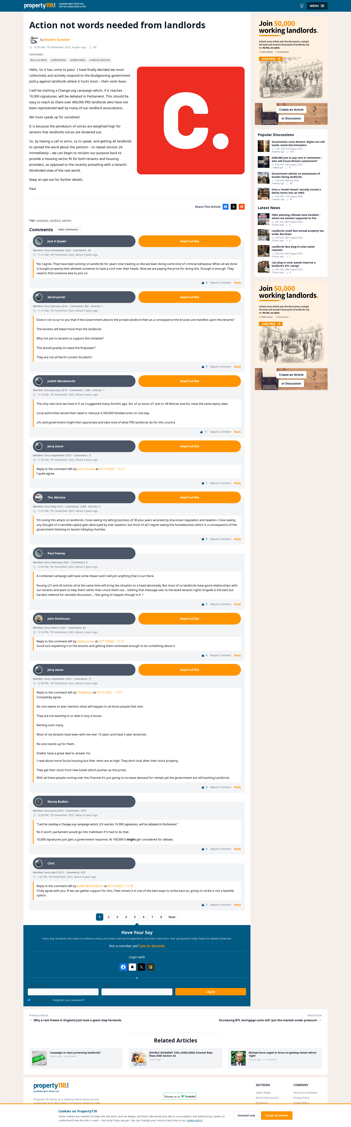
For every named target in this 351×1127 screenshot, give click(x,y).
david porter (85, 641)
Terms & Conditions (305, 1092)
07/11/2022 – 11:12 (112, 469)
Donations (262, 1103)
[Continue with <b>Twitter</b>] (141, 967)
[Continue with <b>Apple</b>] (132, 967)
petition (66, 220)
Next (172, 917)
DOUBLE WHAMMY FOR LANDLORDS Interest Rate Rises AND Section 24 (180, 1054)
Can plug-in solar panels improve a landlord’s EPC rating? (294, 264)
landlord (55, 220)
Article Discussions (267, 1097)
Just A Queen (86, 469)
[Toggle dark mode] (301, 5)
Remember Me (41, 1000)
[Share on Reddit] (242, 207)
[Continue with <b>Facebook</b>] (123, 967)
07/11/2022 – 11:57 (109, 692)
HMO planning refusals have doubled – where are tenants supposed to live (296, 216)
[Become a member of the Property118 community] (291, 58)
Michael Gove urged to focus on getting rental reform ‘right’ (282, 1054)
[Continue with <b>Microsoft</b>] (150, 967)
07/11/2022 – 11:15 (111, 641)
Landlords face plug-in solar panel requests (293, 248)
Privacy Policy (301, 1097)
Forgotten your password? (68, 1000)
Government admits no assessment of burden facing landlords (296, 175)
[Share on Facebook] (226, 207)
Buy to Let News (39, 60)
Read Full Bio (189, 241)
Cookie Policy (301, 1103)
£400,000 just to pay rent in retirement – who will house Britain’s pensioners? (297, 159)
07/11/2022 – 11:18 (120, 886)
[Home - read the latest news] (160, 5)
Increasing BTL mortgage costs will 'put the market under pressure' (268, 1020)
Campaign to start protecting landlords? (75, 1052)
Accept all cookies (276, 1115)
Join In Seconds (152, 946)
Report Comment (220, 282)
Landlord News (58, 60)
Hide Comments (68, 229)
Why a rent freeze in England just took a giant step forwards (77, 1020)
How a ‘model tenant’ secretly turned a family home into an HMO (296, 191)
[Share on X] (234, 207)
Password (107, 985)
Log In (210, 992)
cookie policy (194, 1120)
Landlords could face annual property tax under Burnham (298, 232)
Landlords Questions (99, 60)
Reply (237, 282)
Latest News (263, 1092)
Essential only (246, 1115)
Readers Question (57, 40)
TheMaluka (85, 692)
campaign (42, 220)
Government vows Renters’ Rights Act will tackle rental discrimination (298, 143)
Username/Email (38, 985)
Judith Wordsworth (90, 886)
